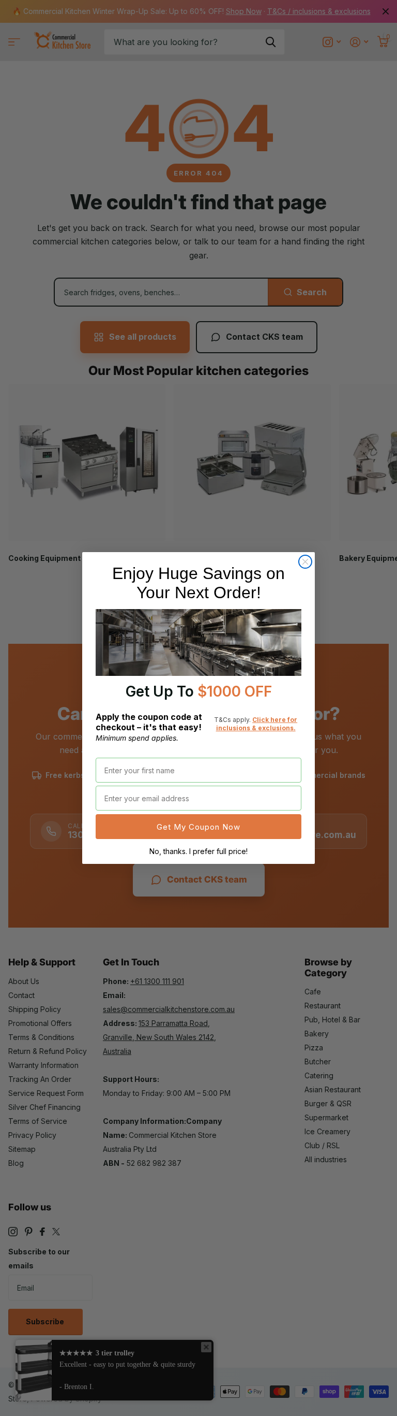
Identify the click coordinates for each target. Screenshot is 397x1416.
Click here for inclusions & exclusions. (257, 724)
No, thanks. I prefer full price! (198, 851)
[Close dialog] (305, 561)
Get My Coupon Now (198, 827)
